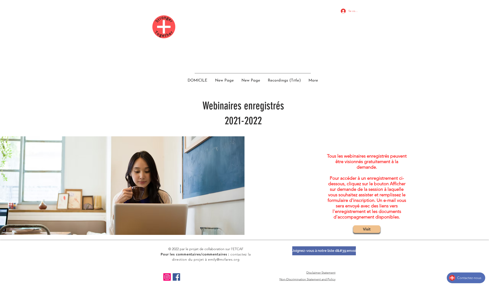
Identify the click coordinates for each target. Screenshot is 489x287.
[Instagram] (167, 277)
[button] (324, 250)
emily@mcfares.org (224, 259)
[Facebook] (176, 277)
